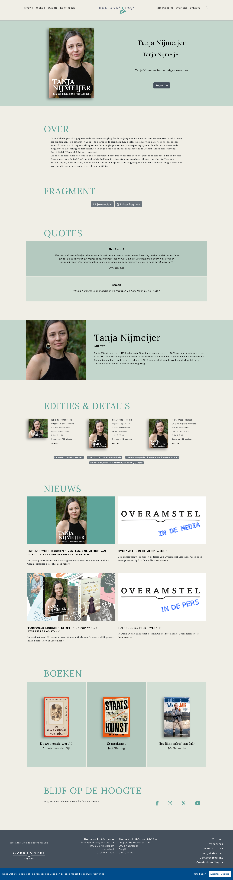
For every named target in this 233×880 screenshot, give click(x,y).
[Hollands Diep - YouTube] (197, 803)
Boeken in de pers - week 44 (140, 627)
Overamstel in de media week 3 (142, 551)
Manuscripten (213, 848)
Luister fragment (129, 204)
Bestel (54, 443)
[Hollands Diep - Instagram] (170, 803)
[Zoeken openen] (206, 8)
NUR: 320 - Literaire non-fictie (104, 457)
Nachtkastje (67, 7)
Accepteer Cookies (219, 874)
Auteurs (53, 7)
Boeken (40, 7)
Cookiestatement (211, 857)
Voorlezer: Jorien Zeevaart (68, 457)
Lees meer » (64, 564)
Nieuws (28, 7)
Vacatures (216, 843)
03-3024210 (126, 852)
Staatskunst (116, 743)
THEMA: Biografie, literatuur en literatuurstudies (152, 457)
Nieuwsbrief (165, 7)
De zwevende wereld (56, 743)
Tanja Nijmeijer (127, 337)
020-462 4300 (105, 852)
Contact (195, 7)
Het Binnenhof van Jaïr (177, 743)
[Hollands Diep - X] (183, 803)
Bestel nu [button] (161, 85)
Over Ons (181, 7)
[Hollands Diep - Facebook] (157, 803)
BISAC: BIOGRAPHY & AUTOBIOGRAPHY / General (116, 463)
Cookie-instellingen (209, 862)
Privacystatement (211, 853)
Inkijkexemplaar (102, 204)
